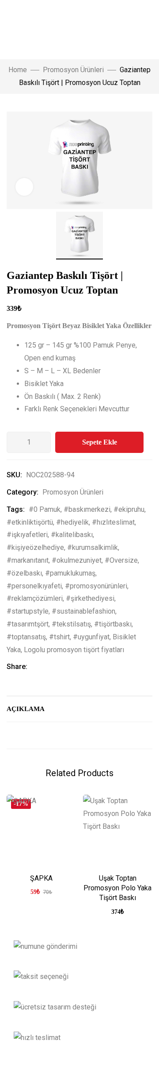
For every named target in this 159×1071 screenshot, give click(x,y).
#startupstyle (28, 611)
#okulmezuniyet (77, 560)
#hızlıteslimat (113, 522)
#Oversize (121, 560)
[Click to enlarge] (24, 187)
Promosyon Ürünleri (73, 70)
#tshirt (59, 637)
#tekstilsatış (71, 624)
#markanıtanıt (28, 560)
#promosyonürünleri (96, 586)
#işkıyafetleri (27, 534)
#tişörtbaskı (113, 624)
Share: (17, 666)
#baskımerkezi (87, 509)
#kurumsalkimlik (92, 547)
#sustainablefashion (83, 611)
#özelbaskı (24, 573)
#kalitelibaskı (72, 534)
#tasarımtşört (28, 624)
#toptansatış (26, 637)
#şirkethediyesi (90, 598)
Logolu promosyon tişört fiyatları (74, 650)
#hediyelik (72, 522)
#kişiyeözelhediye (35, 547)
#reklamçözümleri (35, 598)
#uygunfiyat (91, 637)
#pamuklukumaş (70, 573)
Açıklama (26, 708)
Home (17, 70)
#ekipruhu (129, 509)
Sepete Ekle (99, 442)
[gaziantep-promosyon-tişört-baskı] (79, 235)
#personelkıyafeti (34, 586)
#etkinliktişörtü (30, 522)
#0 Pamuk (45, 509)
